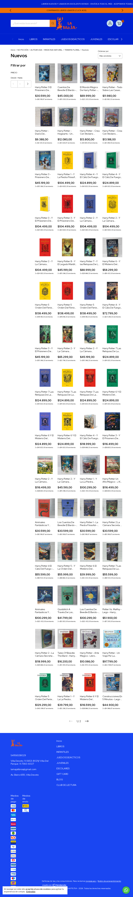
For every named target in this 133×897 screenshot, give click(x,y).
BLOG (59, 779)
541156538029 (18, 755)
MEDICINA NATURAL (53, 50)
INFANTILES (49, 39)
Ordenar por (103, 51)
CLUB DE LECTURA (66, 785)
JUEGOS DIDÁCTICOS (73, 39)
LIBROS (33, 39)
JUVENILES (96, 39)
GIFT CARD (62, 774)
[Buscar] (53, 23)
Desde (14, 78)
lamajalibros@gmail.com (23, 769)
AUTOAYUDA (36, 50)
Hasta (20, 78)
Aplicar (27, 84)
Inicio (21, 39)
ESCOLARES (114, 39)
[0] (119, 23)
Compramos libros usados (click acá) (66, 10)
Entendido (30, 892)
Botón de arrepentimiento (109, 881)
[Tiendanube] (54, 886)
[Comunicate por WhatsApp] (126, 890)
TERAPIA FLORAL (72, 50)
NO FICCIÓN (22, 50)
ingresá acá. (91, 881)
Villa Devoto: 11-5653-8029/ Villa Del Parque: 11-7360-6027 (29, 762)
